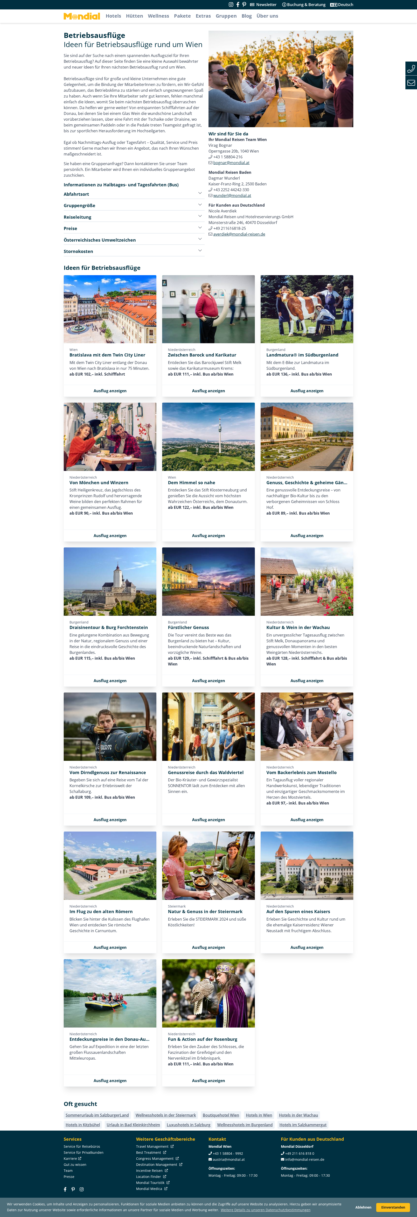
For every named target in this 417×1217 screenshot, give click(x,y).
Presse (69, 1176)
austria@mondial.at (229, 1159)
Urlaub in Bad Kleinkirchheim (133, 1124)
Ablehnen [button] (363, 1207)
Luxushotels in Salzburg (188, 1124)
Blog (247, 16)
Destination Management (157, 1164)
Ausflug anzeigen (110, 390)
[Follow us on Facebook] (237, 4)
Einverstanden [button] (393, 1207)
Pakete (182, 16)
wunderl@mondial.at (232, 195)
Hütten (134, 16)
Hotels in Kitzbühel (83, 1124)
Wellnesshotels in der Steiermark (166, 1115)
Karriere (70, 1158)
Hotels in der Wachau (298, 1115)
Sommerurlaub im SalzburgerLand (97, 1115)
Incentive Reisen (150, 1170)
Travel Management (152, 1146)
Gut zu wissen (75, 1164)
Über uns (267, 16)
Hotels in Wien (259, 1115)
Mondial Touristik (150, 1182)
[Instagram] (81, 1189)
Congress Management (155, 1158)
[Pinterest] (244, 4)
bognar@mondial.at (231, 162)
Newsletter (266, 4)
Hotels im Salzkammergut (303, 1124)
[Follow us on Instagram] (231, 4)
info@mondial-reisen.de (304, 1159)
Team (68, 1170)
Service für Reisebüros (82, 1146)
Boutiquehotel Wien (221, 1115)
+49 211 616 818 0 (299, 1153)
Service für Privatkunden (84, 1152)
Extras (203, 16)
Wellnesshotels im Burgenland (245, 1124)
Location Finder (149, 1176)
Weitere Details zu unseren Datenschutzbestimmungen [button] (266, 1210)
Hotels (113, 16)
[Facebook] (65, 1189)
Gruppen (226, 16)
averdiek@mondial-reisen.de (239, 234)
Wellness (158, 16)
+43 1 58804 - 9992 (228, 1153)
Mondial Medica (149, 1188)
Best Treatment (149, 1152)
